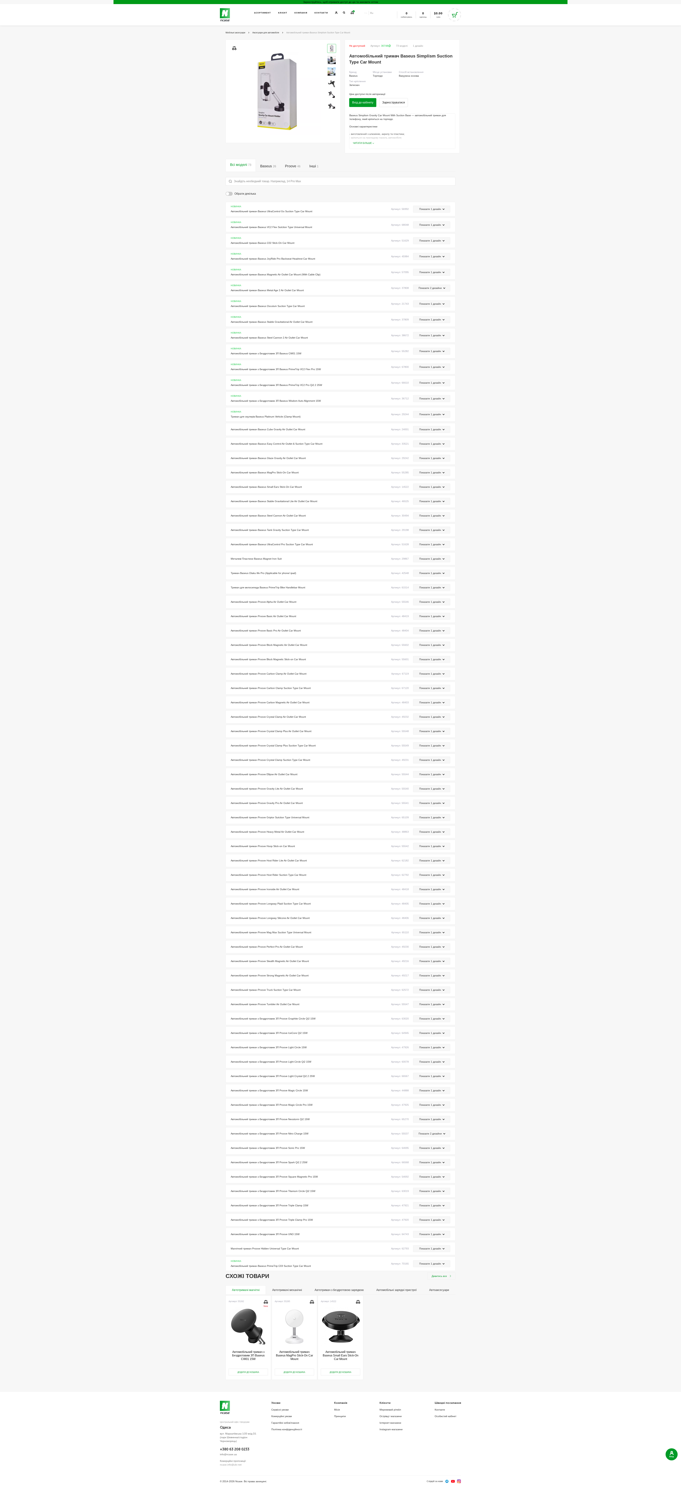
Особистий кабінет (445, 1416)
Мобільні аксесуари (235, 32)
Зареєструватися (393, 102)
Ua (365, 13)
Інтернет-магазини (390, 1422)
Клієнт (282, 13)
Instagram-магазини (391, 1429)
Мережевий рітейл (390, 1409)
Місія (337, 1409)
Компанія (300, 13)
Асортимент (262, 13)
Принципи (340, 1416)
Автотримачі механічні (287, 1289)
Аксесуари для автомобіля (265, 32)
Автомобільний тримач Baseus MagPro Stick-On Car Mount (294, 1355)
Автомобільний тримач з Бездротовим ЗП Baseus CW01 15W (248, 1355)
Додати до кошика (248, 1372)
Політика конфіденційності (286, 1429)
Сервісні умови (280, 1409)
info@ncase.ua (228, 1454)
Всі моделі (240, 165)
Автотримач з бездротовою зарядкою (339, 1289)
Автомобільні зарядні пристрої (396, 1289)
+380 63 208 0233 (234, 1449)
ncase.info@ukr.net (231, 1464)
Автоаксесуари (439, 1289)
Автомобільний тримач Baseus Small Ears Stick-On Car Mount (340, 1355)
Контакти (321, 13)
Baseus (268, 166)
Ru (371, 13)
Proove (292, 166)
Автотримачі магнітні (246, 1289)
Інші (314, 166)
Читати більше (362, 143)
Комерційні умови (281, 1416)
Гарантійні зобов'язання (285, 1422)
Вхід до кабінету (362, 102)
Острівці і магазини (391, 1416)
